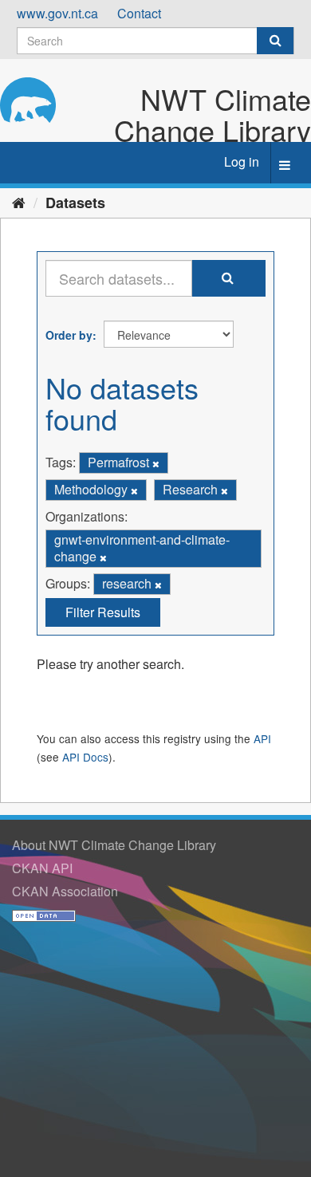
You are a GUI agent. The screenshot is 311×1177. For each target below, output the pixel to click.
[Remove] (155, 463)
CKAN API (42, 868)
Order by (69, 335)
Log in (241, 161)
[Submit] (275, 40)
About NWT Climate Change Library (114, 845)
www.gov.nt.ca (57, 13)
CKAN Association (65, 891)
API (262, 738)
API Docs (85, 757)
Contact (139, 13)
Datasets (75, 202)
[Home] (19, 201)
